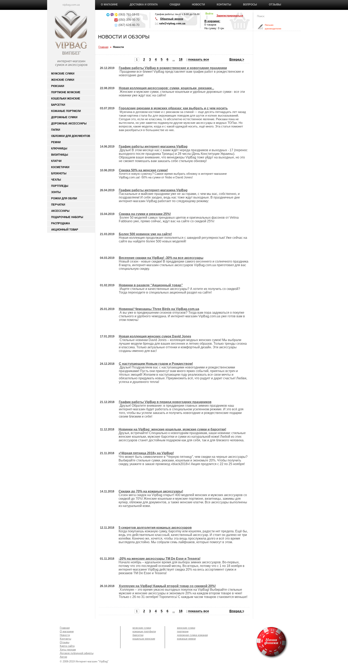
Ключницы (59, 148)
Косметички (60, 167)
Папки (55, 129)
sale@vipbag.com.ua (172, 23)
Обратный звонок (171, 18)
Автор (63, 656)
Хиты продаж (68, 649)
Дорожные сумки (64, 117)
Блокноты (58, 173)
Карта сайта (67, 645)
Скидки (175, 4)
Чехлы (56, 179)
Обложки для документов (70, 136)
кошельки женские (144, 638)
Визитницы (59, 154)
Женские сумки (62, 79)
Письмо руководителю (270, 27)
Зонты (56, 192)
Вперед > (236, 59)
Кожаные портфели (66, 111)
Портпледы (59, 185)
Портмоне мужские (65, 92)
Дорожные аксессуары (69, 123)
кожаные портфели (144, 631)
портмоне (182, 631)
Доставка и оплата (144, 4)
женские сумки (186, 627)
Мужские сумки (62, 73)
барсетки (138, 635)
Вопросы (250, 4)
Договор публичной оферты (76, 653)
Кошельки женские (65, 98)
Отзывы (275, 4)
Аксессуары (60, 210)
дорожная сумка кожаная (192, 635)
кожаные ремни (186, 638)
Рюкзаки (57, 86)
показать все (198, 59)
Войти (209, 13)
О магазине (109, 4)
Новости (198, 4)
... (173, 59)
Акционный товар (64, 229)
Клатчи (56, 160)
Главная (65, 627)
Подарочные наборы (67, 217)
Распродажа (60, 223)
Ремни (56, 142)
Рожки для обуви (64, 198)
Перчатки (58, 204)
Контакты (224, 4)
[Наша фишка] (248, 642)
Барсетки (58, 104)
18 (180, 59)
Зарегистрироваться (229, 15)
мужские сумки (142, 627)
